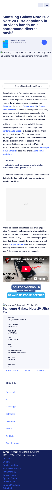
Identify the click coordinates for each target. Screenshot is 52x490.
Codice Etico (9, 482)
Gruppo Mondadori (11, 485)
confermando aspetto (13, 131)
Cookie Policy (9, 475)
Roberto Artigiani (18, 41)
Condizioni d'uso (11, 465)
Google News (12, 443)
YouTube (10, 436)
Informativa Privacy (12, 468)
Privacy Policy (9, 472)
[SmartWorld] (13, 5)
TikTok (9, 428)
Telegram (10, 414)
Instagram (10, 421)
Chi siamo (7, 458)
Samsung (7, 106)
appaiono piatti (18, 244)
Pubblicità (7, 488)
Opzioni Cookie (10, 478)
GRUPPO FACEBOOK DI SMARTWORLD (27, 289)
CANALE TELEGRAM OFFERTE (26, 295)
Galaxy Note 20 (30, 106)
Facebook (10, 392)
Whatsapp (11, 407)
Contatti (6, 462)
